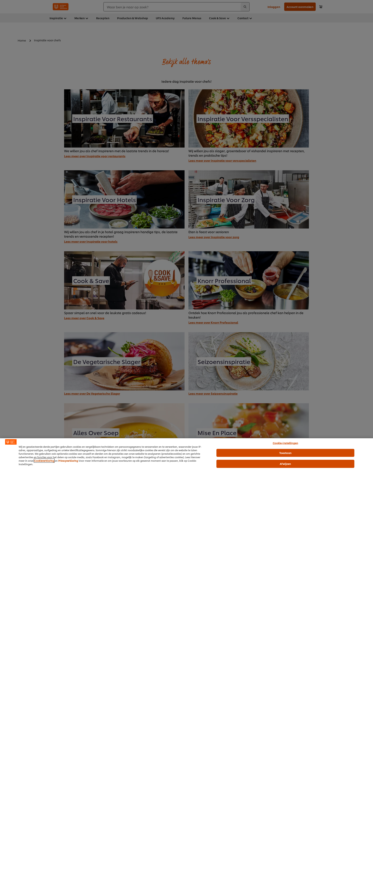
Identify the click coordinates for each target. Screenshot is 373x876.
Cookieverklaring (44, 460)
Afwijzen (285, 463)
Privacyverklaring (68, 460)
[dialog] (186, 657)
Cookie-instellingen (285, 443)
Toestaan (285, 453)
